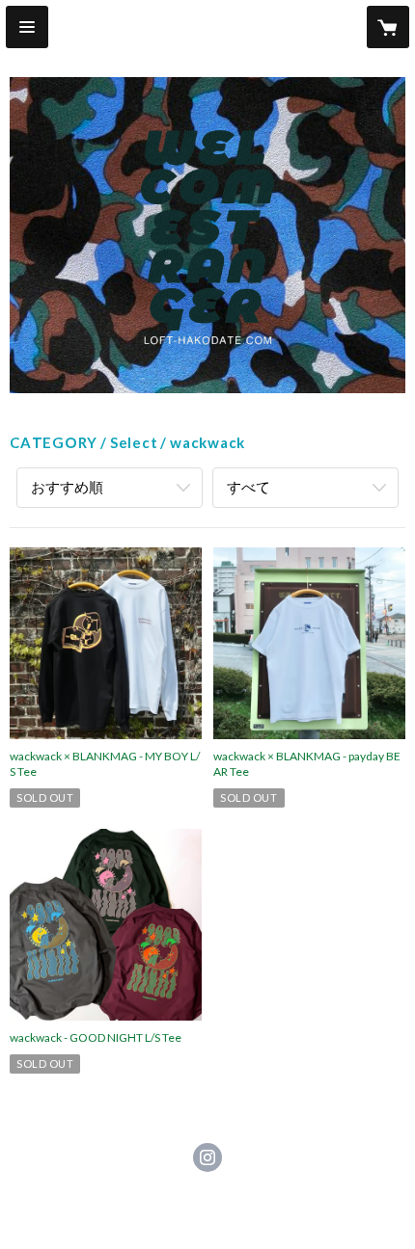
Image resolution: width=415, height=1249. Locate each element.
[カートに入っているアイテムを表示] (388, 27)
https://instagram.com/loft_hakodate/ (207, 1157)
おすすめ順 (67, 486)
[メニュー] (27, 27)
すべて (248, 486)
